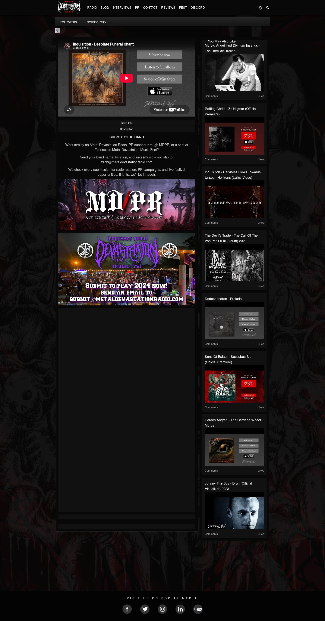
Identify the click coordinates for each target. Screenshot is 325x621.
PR (137, 7)
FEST (183, 7)
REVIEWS (168, 7)
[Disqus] (127, 361)
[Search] (268, 7)
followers (68, 22)
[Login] (260, 7)
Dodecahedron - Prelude (223, 298)
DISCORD (198, 7)
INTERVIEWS (121, 7)
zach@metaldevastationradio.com (127, 161)
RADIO (92, 7)
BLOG (105, 7)
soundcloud (96, 22)
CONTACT (150, 7)
